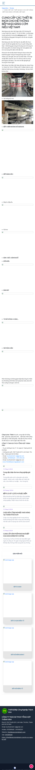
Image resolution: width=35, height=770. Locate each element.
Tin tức (12, 8)
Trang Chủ (5, 8)
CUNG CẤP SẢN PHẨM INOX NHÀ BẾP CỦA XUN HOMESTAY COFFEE (16, 535)
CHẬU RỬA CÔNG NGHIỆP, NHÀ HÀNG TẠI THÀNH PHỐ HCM (16, 514)
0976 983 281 (20, 458)
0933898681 (12, 458)
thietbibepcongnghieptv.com (16, 732)
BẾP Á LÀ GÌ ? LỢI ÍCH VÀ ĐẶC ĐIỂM (15, 493)
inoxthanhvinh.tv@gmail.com (15, 456)
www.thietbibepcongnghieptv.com (13, 462)
